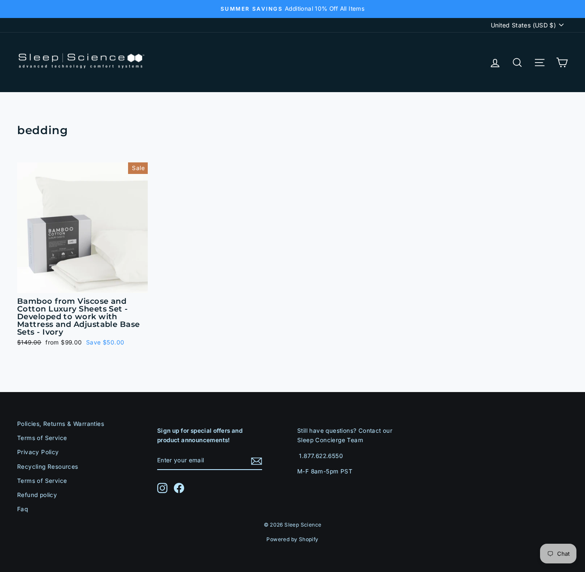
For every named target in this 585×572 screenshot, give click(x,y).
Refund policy (37, 494)
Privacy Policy (38, 452)
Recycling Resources (47, 466)
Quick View (82, 282)
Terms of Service (42, 437)
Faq (22, 509)
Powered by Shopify (292, 539)
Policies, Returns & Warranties (60, 423)
